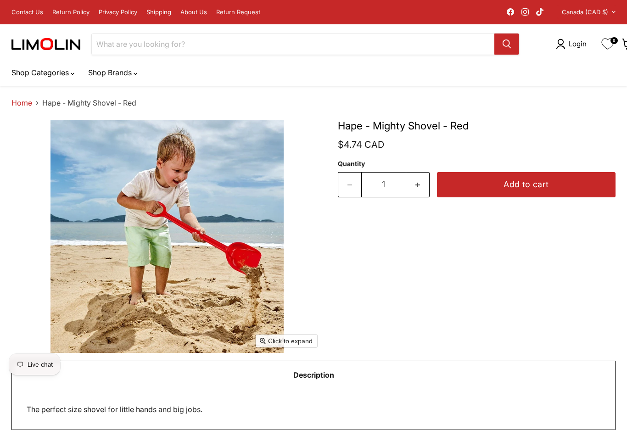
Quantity (351, 164)
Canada (585, 12)
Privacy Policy (118, 12)
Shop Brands (111, 72)
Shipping (158, 12)
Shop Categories (41, 72)
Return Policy (71, 12)
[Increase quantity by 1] (418, 184)
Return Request (238, 12)
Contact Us (27, 12)
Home (21, 103)
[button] (573, 44)
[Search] (506, 44)
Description (313, 375)
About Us (193, 12)
